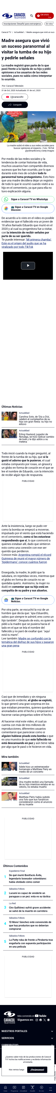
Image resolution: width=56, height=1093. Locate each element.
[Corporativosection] (52, 1045)
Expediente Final (17, 871)
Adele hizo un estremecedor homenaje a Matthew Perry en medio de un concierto (35, 769)
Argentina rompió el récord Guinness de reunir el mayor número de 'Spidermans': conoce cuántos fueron (26, 558)
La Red (12, 903)
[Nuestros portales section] (52, 1031)
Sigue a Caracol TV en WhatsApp (29, 199)
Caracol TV (6, 32)
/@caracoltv (16, 96)
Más (50, 1090)
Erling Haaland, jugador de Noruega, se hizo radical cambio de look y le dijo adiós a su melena (36, 438)
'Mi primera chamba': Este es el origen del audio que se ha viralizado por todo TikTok (26, 243)
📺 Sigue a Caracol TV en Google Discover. (29, 208)
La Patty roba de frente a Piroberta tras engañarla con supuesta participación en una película (31, 943)
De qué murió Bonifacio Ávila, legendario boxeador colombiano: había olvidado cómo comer (28, 878)
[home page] (14, 15)
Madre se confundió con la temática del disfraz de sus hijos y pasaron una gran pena (28, 642)
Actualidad (18, 32)
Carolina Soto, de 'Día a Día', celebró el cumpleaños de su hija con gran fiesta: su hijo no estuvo (35, 420)
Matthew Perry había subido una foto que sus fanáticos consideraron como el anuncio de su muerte (35, 801)
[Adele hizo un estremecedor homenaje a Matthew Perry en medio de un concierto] (9, 766)
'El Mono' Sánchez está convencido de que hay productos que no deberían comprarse (30, 925)
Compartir (17, 105)
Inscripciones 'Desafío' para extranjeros (22, 24)
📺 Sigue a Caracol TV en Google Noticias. (29, 600)
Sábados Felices (17, 889)
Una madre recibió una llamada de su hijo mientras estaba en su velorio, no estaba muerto (36, 784)
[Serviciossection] (52, 1038)
